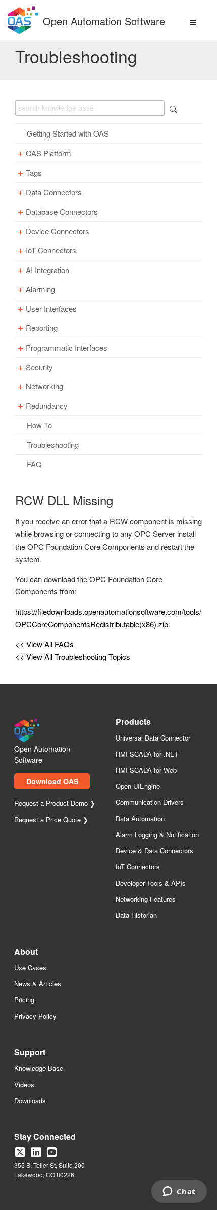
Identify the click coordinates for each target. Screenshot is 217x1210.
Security (39, 367)
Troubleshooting (53, 444)
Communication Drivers (150, 802)
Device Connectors (57, 231)
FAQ (34, 464)
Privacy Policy (35, 1016)
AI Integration (47, 270)
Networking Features (146, 899)
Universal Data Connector (153, 738)
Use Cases (30, 968)
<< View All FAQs (44, 644)
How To (39, 425)
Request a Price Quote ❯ (51, 820)
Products (133, 722)
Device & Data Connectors (154, 851)
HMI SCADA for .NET (147, 754)
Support (29, 1053)
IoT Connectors (51, 250)
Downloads (30, 1101)
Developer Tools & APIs (151, 883)
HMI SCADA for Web (146, 770)
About (26, 952)
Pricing (24, 1000)
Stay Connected (45, 1137)
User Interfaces (51, 308)
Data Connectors (54, 192)
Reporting (42, 327)
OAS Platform (48, 153)
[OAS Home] (23, 32)
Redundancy (47, 405)
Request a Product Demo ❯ (54, 803)
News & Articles (37, 984)
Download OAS (52, 781)
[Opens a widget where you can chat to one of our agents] (179, 1192)
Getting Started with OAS (68, 133)
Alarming (40, 289)
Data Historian (136, 915)
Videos (24, 1085)
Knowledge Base (38, 1068)
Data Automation (140, 819)
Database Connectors (62, 211)
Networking (44, 386)
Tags (34, 172)
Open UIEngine (138, 786)
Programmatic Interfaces (66, 347)
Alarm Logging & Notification (157, 835)
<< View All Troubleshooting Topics (72, 656)
